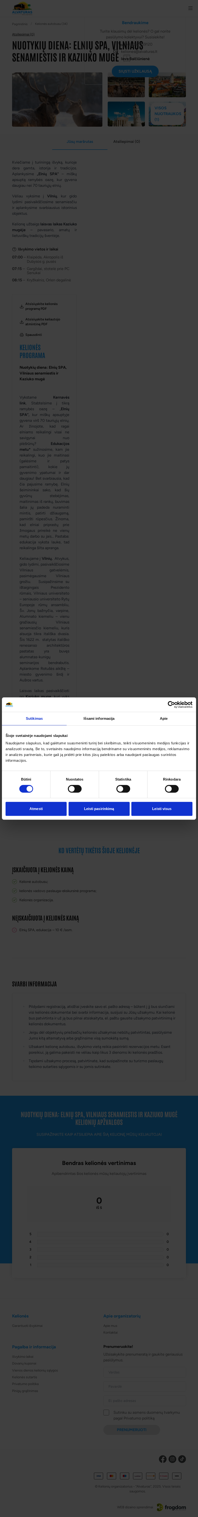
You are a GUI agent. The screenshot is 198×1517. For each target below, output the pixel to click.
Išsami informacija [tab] (99, 718)
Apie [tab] (164, 718)
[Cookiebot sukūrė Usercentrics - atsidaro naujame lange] (171, 704)
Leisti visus (161, 809)
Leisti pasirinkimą (99, 809)
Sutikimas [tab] (34, 718)
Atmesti (36, 809)
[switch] (75, 789)
